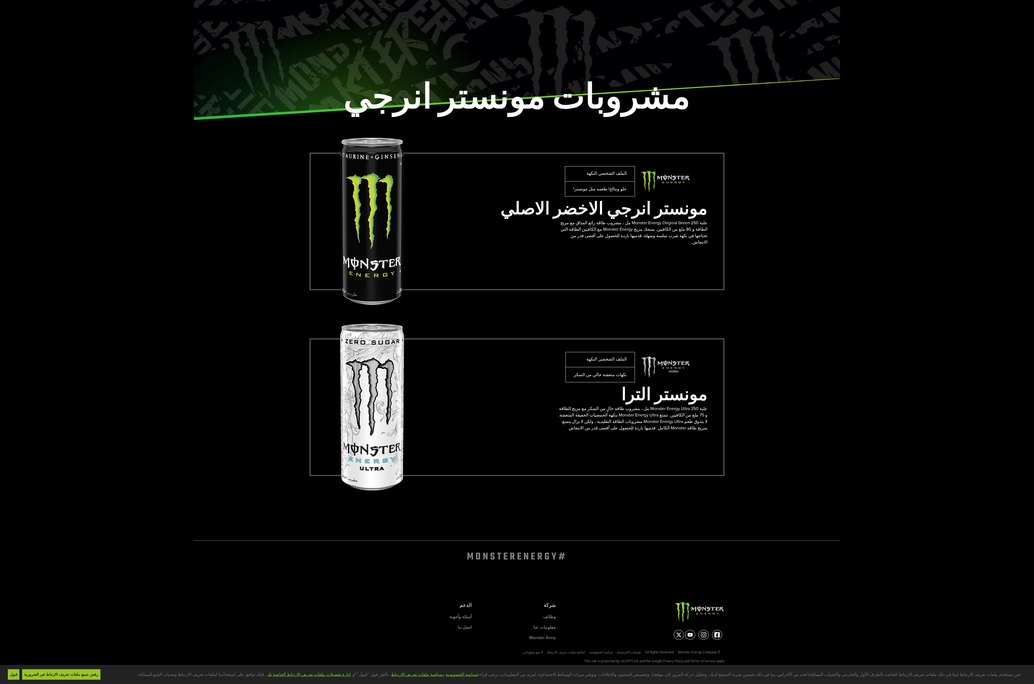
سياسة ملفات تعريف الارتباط (416, 674)
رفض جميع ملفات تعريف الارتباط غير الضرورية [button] (61, 674)
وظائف (549, 617)
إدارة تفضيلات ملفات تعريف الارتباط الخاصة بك (309, 674)
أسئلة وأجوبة (460, 617)
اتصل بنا (465, 627)
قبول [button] (14, 674)
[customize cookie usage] (132, 676)
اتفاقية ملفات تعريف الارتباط (566, 652)
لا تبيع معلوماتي (533, 652)
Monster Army (542, 638)
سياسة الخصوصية (461, 674)
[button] (135, 675)
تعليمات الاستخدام (629, 652)
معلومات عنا (544, 627)
